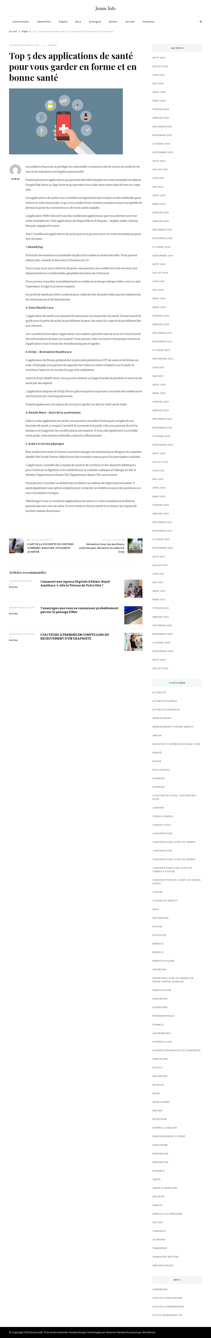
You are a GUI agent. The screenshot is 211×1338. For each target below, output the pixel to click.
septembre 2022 (162, 445)
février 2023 (160, 402)
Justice (157, 1067)
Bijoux (156, 761)
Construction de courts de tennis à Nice (176, 882)
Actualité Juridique (166, 709)
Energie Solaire (163, 961)
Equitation (160, 999)
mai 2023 (158, 376)
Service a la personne (167, 1214)
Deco (78, 22)
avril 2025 (159, 195)
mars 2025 (159, 204)
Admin (15, 179)
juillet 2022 (160, 462)
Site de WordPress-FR (167, 1315)
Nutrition (159, 1119)
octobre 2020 (161, 642)
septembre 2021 (162, 548)
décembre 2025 (162, 126)
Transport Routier (165, 1257)
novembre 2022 (162, 427)
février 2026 (160, 109)
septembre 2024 (162, 255)
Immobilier (44, 22)
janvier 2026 (160, 118)
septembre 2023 (162, 358)
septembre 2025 (162, 152)
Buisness (158, 778)
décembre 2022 (162, 419)
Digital (63, 22)
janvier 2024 (160, 324)
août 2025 (159, 161)
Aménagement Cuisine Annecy (173, 726)
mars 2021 (159, 599)
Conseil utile (161, 825)
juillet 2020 (160, 668)
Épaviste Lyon (161, 990)
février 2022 (160, 505)
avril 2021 (159, 591)
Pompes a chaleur (164, 1128)
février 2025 (160, 212)
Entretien (159, 969)
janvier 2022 (160, 513)
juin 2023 (158, 367)
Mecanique (159, 1076)
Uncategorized (163, 1265)
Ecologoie (95, 22)
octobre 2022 (161, 436)
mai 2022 (158, 479)
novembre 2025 (162, 135)
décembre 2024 (162, 229)
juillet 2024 (160, 273)
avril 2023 (159, 384)
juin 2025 (158, 178)
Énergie (157, 952)
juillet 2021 (160, 565)
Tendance (148, 22)
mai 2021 (157, 582)
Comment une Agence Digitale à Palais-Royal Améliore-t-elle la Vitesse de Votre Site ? (75, 583)
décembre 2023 (162, 333)
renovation (160, 1153)
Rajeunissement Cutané (168, 1136)
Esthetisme (160, 1007)
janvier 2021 (160, 617)
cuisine (157, 892)
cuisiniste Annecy (165, 900)
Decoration (160, 918)
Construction (162, 850)
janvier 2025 (160, 221)
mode (156, 1093)
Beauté (157, 752)
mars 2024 (159, 307)
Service (157, 1205)
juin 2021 (158, 574)
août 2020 (159, 660)
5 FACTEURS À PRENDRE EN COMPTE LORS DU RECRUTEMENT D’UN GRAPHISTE (74, 636)
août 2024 (159, 264)
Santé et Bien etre (164, 1188)
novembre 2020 (162, 634)
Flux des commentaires (168, 1306)
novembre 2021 (162, 531)
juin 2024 (158, 281)
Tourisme (158, 1239)
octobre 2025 (161, 144)
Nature (113, 22)
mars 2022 (159, 496)
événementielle (163, 1016)
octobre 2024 (161, 247)
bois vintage (161, 770)
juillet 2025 (160, 169)
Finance (158, 1024)
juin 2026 (158, 75)
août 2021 (158, 556)
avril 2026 (159, 92)
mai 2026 (158, 83)
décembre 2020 (162, 625)
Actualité (159, 692)
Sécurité (158, 1196)
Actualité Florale (164, 701)
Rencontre (160, 1145)
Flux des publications (167, 1298)
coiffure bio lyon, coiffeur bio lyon (174, 797)
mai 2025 (158, 187)
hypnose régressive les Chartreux (176, 1050)
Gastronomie (21, 22)
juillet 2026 (160, 66)
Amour (157, 735)
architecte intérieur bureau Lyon (176, 744)
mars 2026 (159, 100)
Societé (130, 22)
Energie (157, 943)
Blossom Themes (116, 1332)
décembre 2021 (162, 522)
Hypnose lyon (162, 1042)
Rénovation (160, 1162)
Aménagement (162, 718)
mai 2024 (158, 290)
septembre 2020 (162, 651)
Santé (156, 1179)
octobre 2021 (161, 539)
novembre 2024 (162, 238)
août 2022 (159, 453)
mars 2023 (159, 393)
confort (158, 807)
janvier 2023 (160, 410)
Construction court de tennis (173, 859)
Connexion (160, 1289)
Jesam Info (105, 8)
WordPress (148, 1332)
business (158, 787)
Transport (159, 1248)
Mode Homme (161, 1102)
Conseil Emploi (162, 816)
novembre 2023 (162, 341)
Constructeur (162, 833)
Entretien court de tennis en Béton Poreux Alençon (173, 980)
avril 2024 (159, 298)
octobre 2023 (161, 350)
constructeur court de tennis (174, 842)
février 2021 (160, 608)
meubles (158, 1085)
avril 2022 (159, 487)
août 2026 (159, 57)
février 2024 (160, 316)
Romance (158, 1171)
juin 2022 (158, 470)
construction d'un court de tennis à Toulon (172, 870)
